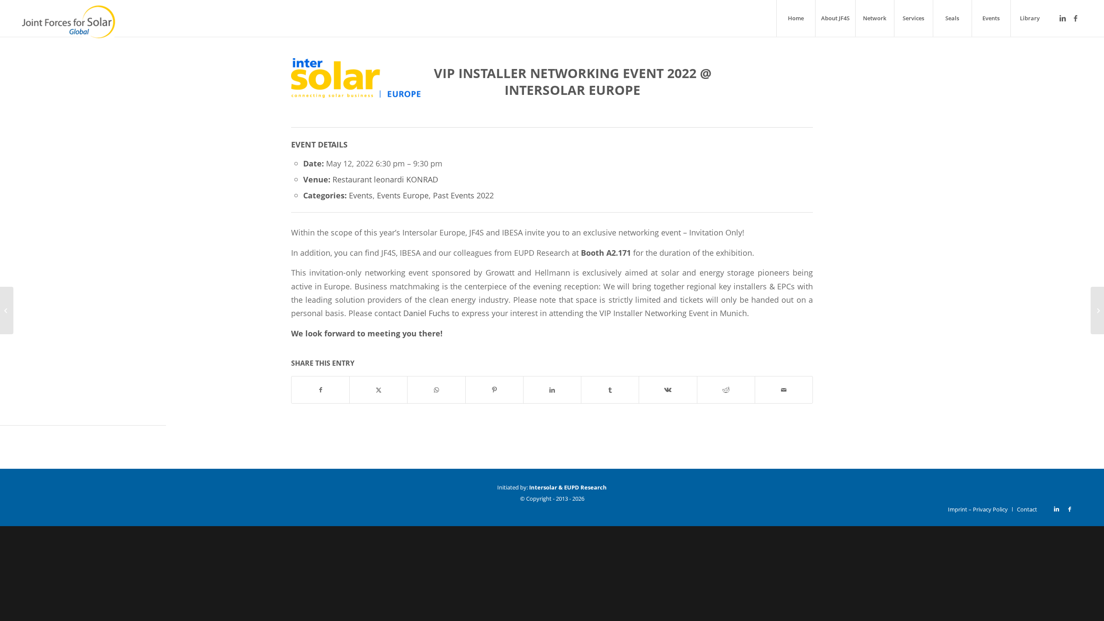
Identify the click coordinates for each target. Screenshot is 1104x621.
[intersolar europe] (355, 90)
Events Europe (403, 195)
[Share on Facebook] (320, 389)
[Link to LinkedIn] (1062, 18)
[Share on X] (378, 389)
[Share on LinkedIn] (552, 389)
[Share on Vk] (667, 389)
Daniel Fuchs (426, 312)
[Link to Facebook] (1075, 18)
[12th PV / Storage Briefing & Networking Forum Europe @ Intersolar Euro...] (6, 310)
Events (361, 195)
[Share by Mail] (783, 389)
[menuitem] (795, 18)
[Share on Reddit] (726, 389)
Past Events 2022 (463, 195)
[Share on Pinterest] (494, 389)
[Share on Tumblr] (610, 389)
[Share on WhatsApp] (436, 389)
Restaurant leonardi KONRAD (385, 179)
